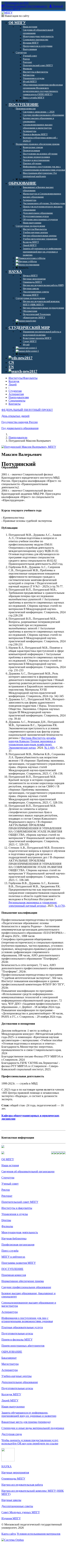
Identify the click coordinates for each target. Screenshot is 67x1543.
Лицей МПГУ (9, 1400)
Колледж (14, 381)
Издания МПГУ (11, 1518)
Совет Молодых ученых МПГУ (20, 1512)
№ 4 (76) (60, 905)
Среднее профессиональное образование (26, 1287)
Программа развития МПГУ (18, 1262)
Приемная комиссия (13, 1275)
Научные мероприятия (15, 1472)
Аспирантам (16, 394)
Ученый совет (10, 1183)
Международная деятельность (19, 1232)
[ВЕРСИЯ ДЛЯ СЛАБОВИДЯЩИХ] (21, 358)
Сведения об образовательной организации (27, 1171)
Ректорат (6, 1195)
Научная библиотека (13, 1238)
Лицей (13, 384)
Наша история (10, 1165)
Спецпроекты (17, 400)
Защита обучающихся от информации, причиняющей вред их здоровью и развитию (28, 1414)
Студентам (15, 390)
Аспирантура (9, 1311)
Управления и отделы (14, 1214)
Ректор (5, 1189)
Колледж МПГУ (11, 1394)
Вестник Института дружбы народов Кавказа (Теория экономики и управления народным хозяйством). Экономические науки (32, 742)
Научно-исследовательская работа (22, 1484)
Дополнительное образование (19, 1382)
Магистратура (10, 1363)
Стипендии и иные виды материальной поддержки (32, 1428)
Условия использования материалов (38, 1533)
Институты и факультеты (16, 1208)
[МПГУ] (7, 12)
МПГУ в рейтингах (13, 1256)
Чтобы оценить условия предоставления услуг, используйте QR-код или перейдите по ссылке (30, 1442)
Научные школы (11, 1500)
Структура (7, 1177)
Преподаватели (18, 437)
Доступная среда (11, 1434)
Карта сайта (8, 1533)
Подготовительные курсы (17, 1333)
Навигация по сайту (16, 15)
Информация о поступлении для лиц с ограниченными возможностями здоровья (27, 1320)
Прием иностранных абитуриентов (22, 1345)
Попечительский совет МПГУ (19, 1201)
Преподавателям (19, 397)
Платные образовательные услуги (22, 1327)
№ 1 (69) (49, 747)
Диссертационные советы (17, 1506)
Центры (6, 1220)
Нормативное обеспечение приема (22, 1281)
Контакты (15, 403)
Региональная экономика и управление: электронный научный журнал (33, 904)
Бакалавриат (9, 1357)
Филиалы (7, 1226)
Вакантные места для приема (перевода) (26, 1421)
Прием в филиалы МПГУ (17, 1339)
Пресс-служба (9, 1250)
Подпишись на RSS (16, 2)
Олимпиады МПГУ (13, 1478)
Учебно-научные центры (16, 1376)
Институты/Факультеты (23, 378)
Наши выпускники (13, 1406)
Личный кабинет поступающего (26, 6)
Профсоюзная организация (17, 1244)
